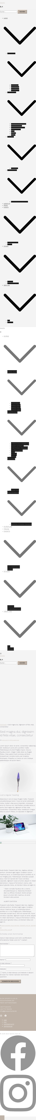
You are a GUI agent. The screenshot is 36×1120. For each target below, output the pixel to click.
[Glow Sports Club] (3, 5)
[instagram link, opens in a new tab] (18, 1113)
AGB (5, 1020)
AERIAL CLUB (11, 53)
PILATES (13, 133)
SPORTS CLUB (11, 92)
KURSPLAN (7, 203)
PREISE (6, 205)
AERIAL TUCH (15, 88)
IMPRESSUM (8, 1026)
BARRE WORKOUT (16, 126)
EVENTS (6, 207)
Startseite (3, 725)
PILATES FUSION (16, 129)
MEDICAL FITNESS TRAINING (19, 201)
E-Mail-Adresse (6, 963)
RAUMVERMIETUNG (13, 283)
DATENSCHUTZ (9, 1024)
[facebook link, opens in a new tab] (18, 1071)
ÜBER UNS (7, 285)
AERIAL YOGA (15, 87)
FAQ (8, 320)
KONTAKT (10, 322)
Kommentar (4, 943)
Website (2, 969)
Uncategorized (15, 740)
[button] (1, 7)
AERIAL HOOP (15, 90)
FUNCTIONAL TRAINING (18, 127)
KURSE (6, 18)
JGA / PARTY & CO (12, 242)
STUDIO (6, 246)
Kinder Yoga (14, 168)
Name (2, 960)
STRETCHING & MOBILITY (18, 124)
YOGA (12, 131)
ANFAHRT (10, 281)
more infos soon (5, 930)
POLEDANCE (14, 85)
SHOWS (9, 244)
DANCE (13, 135)
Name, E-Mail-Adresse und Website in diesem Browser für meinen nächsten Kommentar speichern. (16, 975)
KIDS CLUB (10, 137)
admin (3, 740)
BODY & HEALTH (12, 170)
